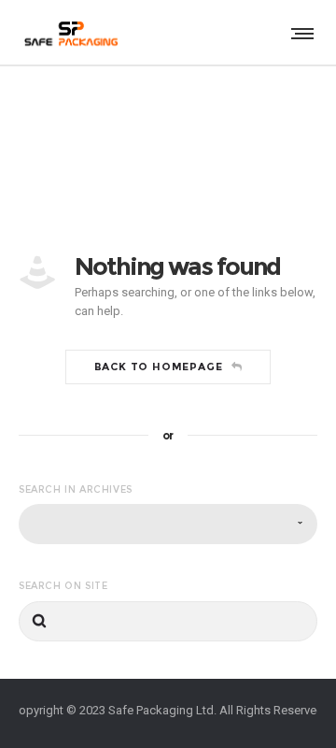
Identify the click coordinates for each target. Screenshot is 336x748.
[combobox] (168, 524)
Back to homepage (158, 366)
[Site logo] (70, 32)
